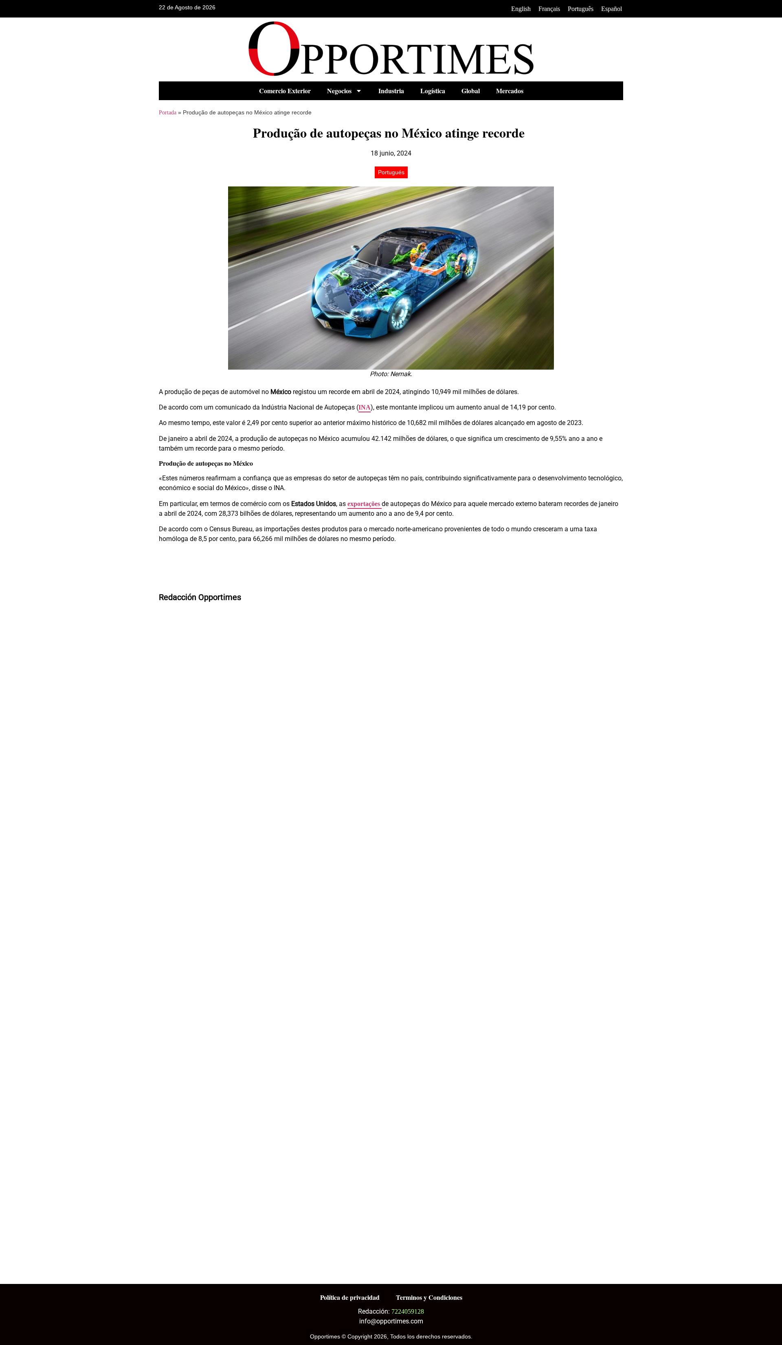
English (521, 8)
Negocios (339, 90)
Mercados (509, 90)
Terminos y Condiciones (429, 1297)
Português (580, 8)
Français (549, 8)
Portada (167, 113)
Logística (432, 90)
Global (470, 90)
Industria (391, 90)
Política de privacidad (350, 1297)
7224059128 (407, 1311)
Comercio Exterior (285, 90)
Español (611, 8)
